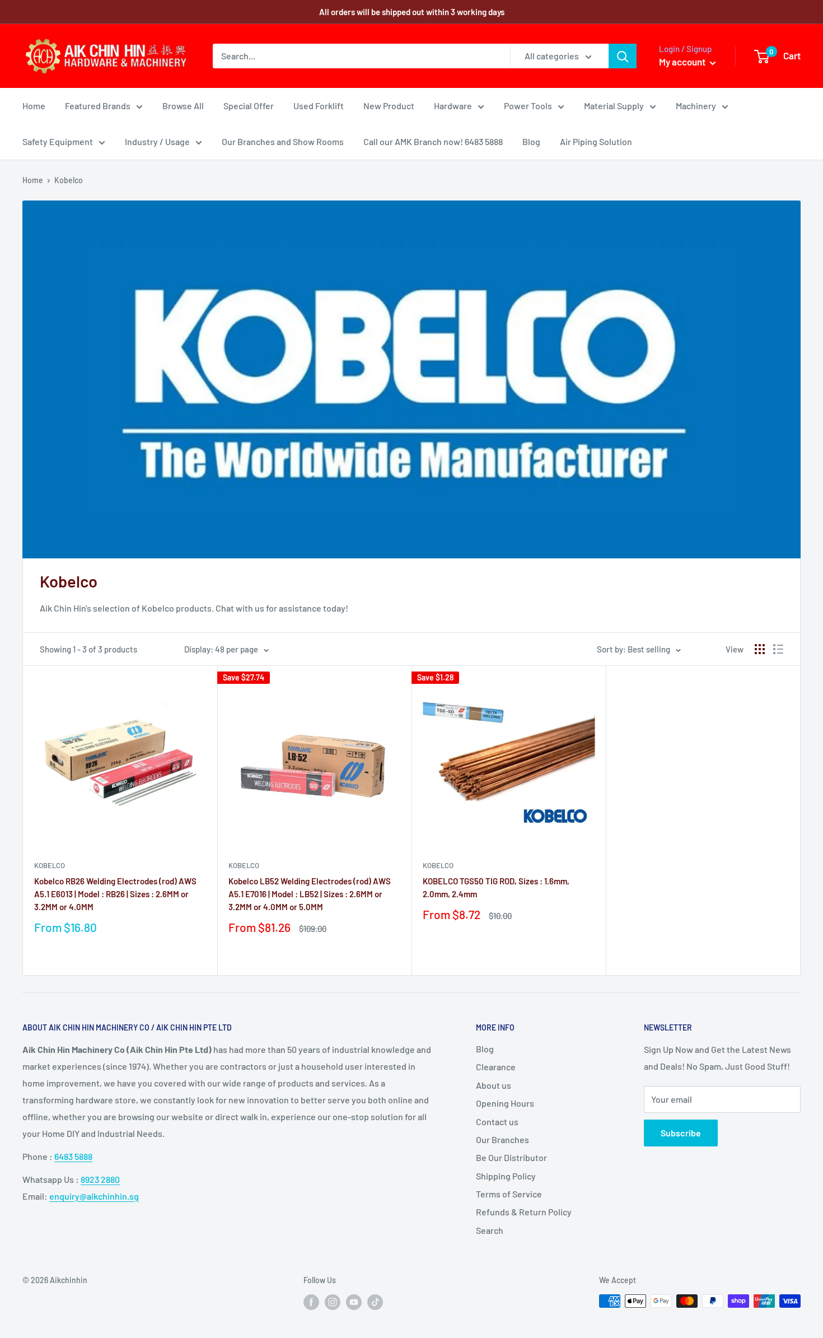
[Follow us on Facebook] (311, 1302)
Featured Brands (97, 105)
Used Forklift (318, 105)
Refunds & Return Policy (524, 1211)
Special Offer (248, 105)
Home (33, 105)
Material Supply (614, 105)
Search (489, 1230)
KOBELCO (49, 865)
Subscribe (681, 1132)
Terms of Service (509, 1193)
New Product (388, 105)
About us (493, 1085)
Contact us (497, 1121)
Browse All (183, 105)
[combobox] (361, 56)
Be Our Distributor (511, 1157)
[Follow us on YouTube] (354, 1302)
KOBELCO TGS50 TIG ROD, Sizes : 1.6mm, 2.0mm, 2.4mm (496, 887)
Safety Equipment (57, 141)
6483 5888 (73, 1156)
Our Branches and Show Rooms (283, 141)
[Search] (623, 56)
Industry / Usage (157, 141)
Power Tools (528, 105)
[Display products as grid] (760, 649)
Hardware (453, 105)
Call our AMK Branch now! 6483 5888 (433, 141)
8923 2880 (100, 1179)
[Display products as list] (778, 649)
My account (683, 61)
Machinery (696, 105)
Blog (531, 141)
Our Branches (502, 1139)
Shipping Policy (506, 1176)
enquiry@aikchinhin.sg (94, 1196)
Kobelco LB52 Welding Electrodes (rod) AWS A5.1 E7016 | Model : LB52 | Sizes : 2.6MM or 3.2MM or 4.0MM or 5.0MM (309, 894)
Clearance (496, 1066)
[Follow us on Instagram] (332, 1302)
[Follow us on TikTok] (375, 1302)
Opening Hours (505, 1103)
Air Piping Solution (596, 141)
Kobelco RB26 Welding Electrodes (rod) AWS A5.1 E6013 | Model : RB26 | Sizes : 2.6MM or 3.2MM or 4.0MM (115, 894)
